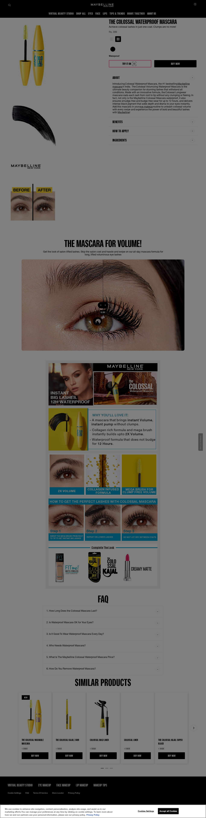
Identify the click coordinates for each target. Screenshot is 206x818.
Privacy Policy (92, 815)
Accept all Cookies (168, 811)
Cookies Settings (146, 811)
